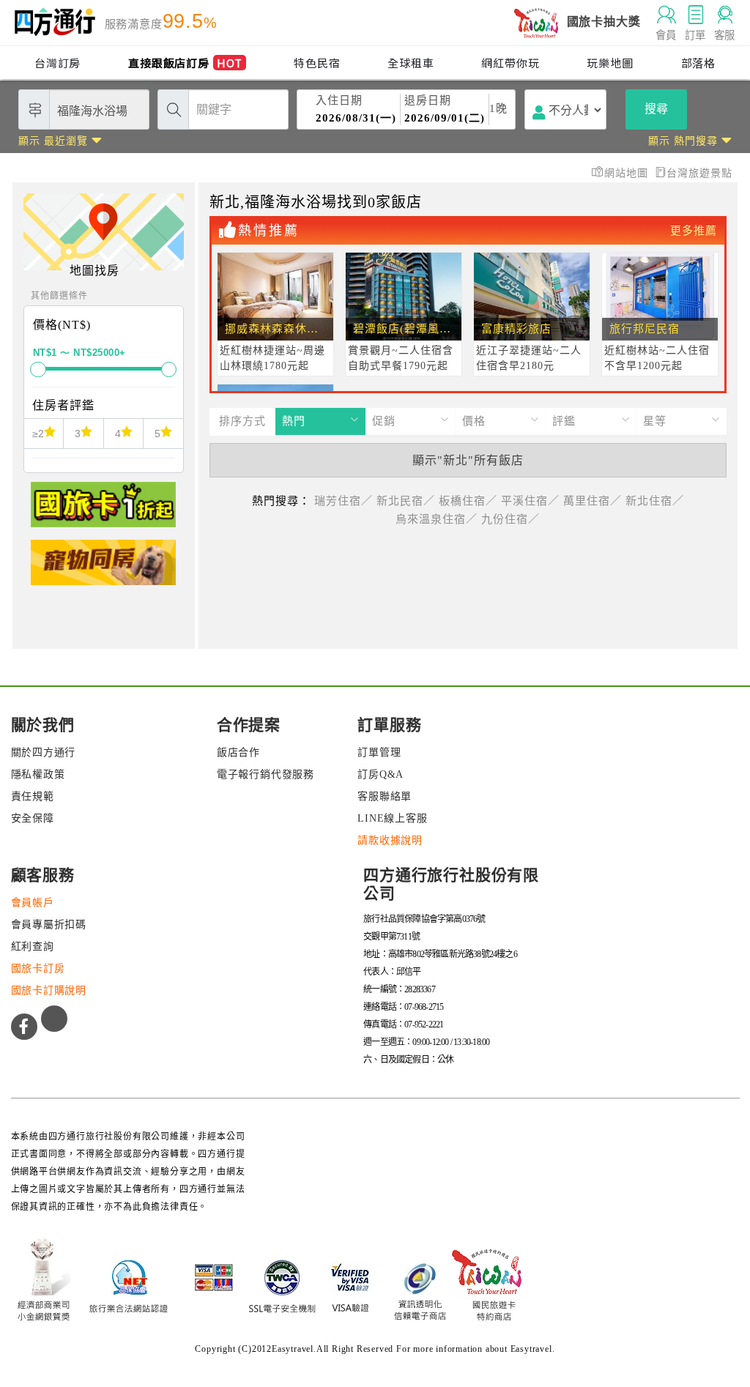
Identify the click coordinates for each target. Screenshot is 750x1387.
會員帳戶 (32, 902)
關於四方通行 (43, 752)
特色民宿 (317, 62)
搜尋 (656, 109)
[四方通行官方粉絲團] (24, 1027)
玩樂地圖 (610, 62)
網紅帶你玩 (510, 62)
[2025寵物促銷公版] (103, 569)
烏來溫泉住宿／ (437, 519)
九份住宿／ (510, 519)
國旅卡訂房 (38, 968)
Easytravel (531, 1349)
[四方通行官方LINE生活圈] (54, 1018)
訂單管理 (379, 752)
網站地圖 (628, 173)
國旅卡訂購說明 (49, 990)
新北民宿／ (405, 501)
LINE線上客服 (392, 818)
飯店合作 (238, 752)
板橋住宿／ (468, 501)
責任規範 (32, 796)
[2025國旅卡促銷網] (103, 511)
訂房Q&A (380, 774)
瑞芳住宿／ (343, 501)
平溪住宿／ (530, 501)
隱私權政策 (38, 774)
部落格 (698, 62)
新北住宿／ (654, 501)
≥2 (38, 433)
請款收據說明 (390, 840)
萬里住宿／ (592, 501)
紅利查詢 (32, 946)
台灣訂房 (57, 62)
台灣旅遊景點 (699, 173)
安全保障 (32, 818)
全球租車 (410, 62)
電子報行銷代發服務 (265, 774)
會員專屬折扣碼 (49, 924)
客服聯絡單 (384, 796)
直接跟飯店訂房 (185, 62)
